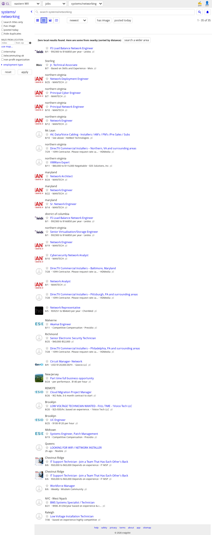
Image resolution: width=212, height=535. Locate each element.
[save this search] (207, 12)
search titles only (13, 22)
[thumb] (44, 20)
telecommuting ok (14, 55)
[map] (56, 20)
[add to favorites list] (47, 48)
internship (10, 51)
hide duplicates (12, 33)
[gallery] (50, 20)
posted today (11, 29)
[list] (37, 20)
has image (9, 25)
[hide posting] (94, 52)
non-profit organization (17, 59)
